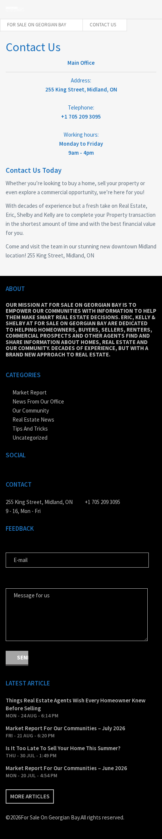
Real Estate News (33, 419)
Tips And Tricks (30, 428)
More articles (29, 796)
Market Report (29, 392)
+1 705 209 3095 (102, 502)
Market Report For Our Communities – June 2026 (66, 768)
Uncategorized (29, 437)
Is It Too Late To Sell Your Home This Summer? (63, 748)
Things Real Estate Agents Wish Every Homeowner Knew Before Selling (75, 704)
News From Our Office (38, 401)
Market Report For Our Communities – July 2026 (65, 728)
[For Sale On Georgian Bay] (15, 9)
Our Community (30, 410)
